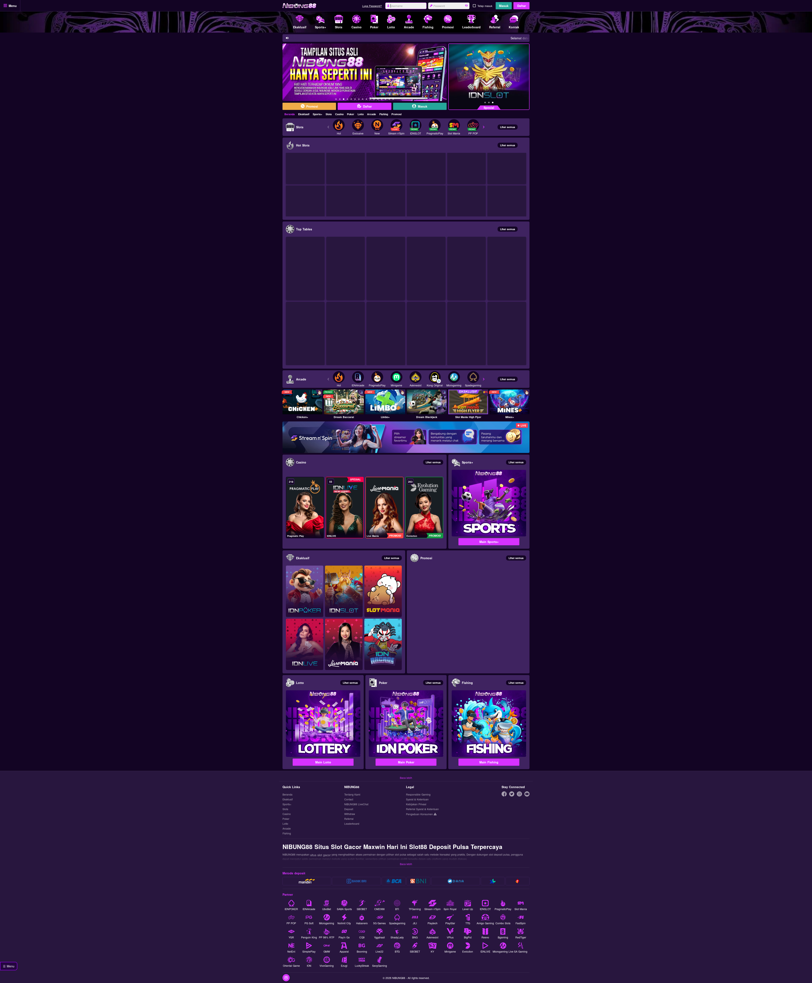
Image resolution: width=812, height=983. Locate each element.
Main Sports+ (489, 542)
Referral (349, 819)
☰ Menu (8, 966)
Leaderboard (351, 824)
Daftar (521, 6)
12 (378, 99)
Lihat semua (507, 127)
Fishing (383, 114)
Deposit (348, 809)
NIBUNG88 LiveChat (356, 804)
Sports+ (317, 114)
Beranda (289, 114)
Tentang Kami (352, 794)
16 (393, 99)
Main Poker (406, 762)
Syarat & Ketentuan (417, 799)
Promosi (396, 114)
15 (389, 99)
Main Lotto (323, 762)
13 (381, 99)
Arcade (371, 114)
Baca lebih (406, 777)
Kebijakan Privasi (416, 804)
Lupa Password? (372, 6)
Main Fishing (488, 762)
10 (370, 99)
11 (374, 99)
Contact (348, 799)
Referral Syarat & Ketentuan (422, 809)
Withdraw (349, 814)
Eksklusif (303, 114)
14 (385, 99)
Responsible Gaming (418, 794)
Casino (339, 114)
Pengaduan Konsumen (420, 814)
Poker (350, 114)
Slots (329, 114)
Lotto (361, 114)
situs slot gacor (320, 855)
